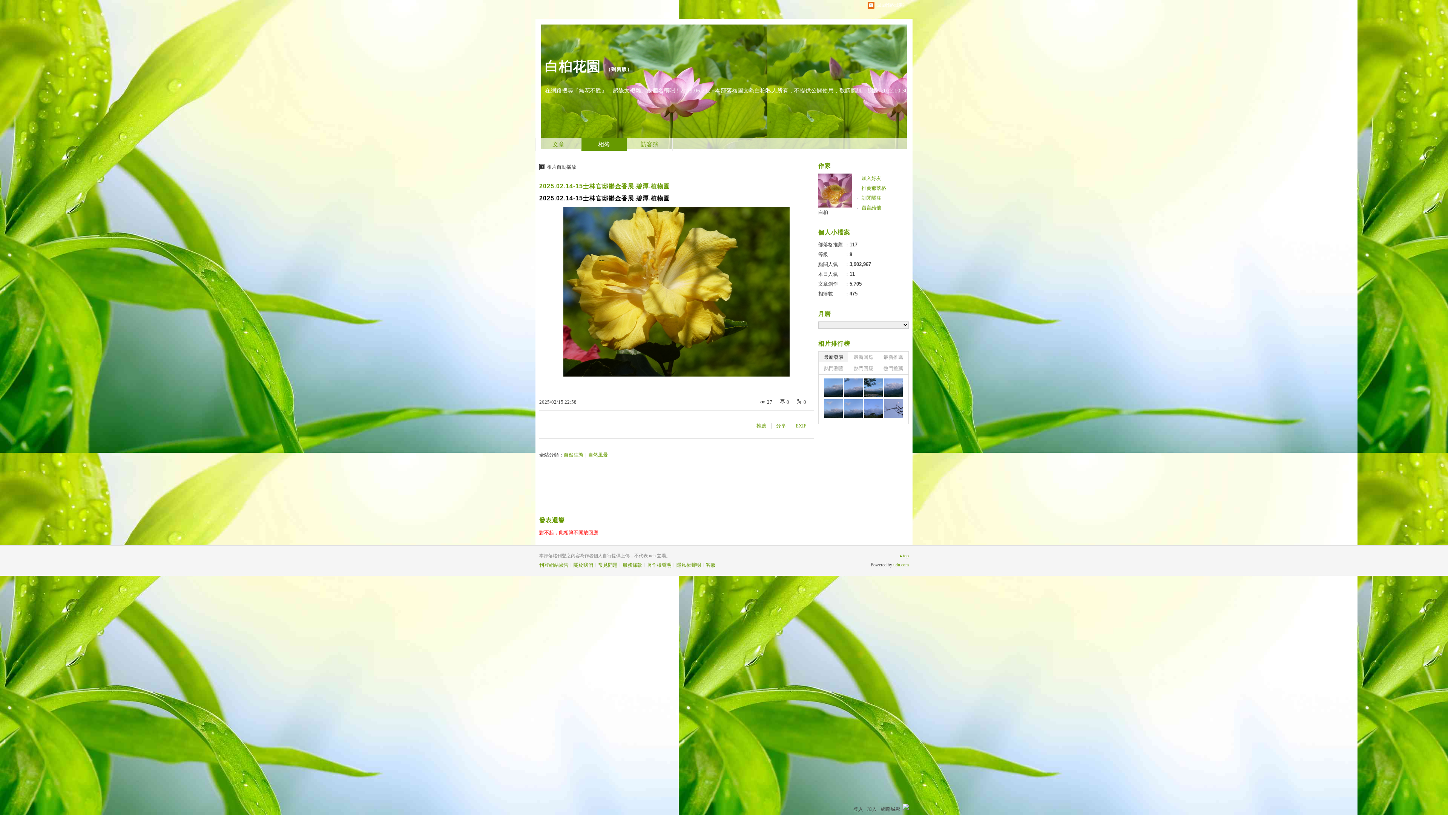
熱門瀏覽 (834, 368)
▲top (904, 555)
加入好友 (871, 178)
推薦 (761, 426)
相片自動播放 (561, 167)
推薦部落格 (874, 188)
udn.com (901, 564)
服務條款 (632, 565)
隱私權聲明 (688, 565)
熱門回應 (863, 368)
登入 (858, 809)
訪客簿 (650, 144)
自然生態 (573, 455)
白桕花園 (573, 66)
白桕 (823, 212)
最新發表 (834, 357)
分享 (781, 426)
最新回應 (863, 357)
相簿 (604, 144)
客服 (711, 565)
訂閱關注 (871, 198)
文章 (558, 144)
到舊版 (619, 69)
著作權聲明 (659, 565)
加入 (872, 809)
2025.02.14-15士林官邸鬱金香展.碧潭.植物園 (604, 186)
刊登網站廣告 (554, 565)
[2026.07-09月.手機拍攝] (833, 387)
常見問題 (608, 565)
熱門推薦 (893, 368)
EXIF (801, 426)
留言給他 (871, 208)
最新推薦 (893, 357)
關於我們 (583, 565)
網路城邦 (890, 809)
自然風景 (598, 455)
